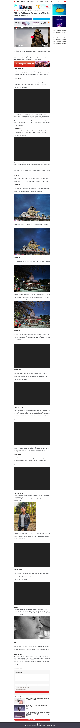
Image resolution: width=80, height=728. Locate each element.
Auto (28, 1)
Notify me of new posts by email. (21, 689)
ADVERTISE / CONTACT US (50, 725)
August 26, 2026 (34, 703)
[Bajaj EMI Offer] (59, 15)
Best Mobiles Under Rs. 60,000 (59, 43)
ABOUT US (26, 725)
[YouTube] (37, 724)
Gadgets (23, 1)
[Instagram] (39, 724)
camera (18, 668)
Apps (37, 1)
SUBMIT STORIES (37, 725)
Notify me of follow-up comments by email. (22, 687)
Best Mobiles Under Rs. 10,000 (59, 30)
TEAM (30, 725)
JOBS (32, 725)
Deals (50, 1)
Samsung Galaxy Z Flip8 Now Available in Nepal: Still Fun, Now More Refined (37, 699)
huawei (21, 668)
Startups (32, 1)
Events (46, 1)
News (18, 1)
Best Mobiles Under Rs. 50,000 (59, 41)
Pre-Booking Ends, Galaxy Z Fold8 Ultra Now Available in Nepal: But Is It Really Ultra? (38, 713)
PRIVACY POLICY (43, 725)
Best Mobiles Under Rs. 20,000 (59, 34)
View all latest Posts (32, 719)
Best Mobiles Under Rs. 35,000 (59, 37)
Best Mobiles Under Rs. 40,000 (59, 39)
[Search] (65, 1)
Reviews (41, 1)
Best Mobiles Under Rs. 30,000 (59, 36)
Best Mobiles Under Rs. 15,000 (59, 32)
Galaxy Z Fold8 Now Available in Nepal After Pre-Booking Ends (36, 706)
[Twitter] (41, 724)
